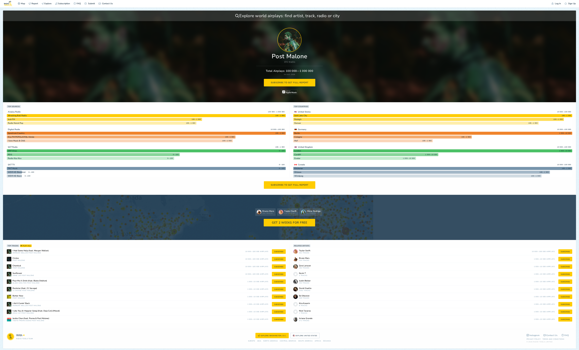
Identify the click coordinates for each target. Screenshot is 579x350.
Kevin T (302, 273)
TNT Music (12, 168)
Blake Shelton (19, 283)
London (297, 150)
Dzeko (28, 321)
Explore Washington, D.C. (273, 336)
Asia (259, 341)
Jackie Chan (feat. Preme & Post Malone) (31, 318)
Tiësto (16, 321)
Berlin (297, 133)
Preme (22, 321)
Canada (301, 164)
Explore (48, 3)
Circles (16, 258)
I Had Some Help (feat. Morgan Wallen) (31, 251)
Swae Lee (17, 275)
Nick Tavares (305, 311)
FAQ (79, 3)
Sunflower (17, 273)
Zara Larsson (305, 266)
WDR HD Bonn (15, 176)
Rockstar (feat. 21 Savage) (25, 288)
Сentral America (288, 341)
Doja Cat (17, 313)
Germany (302, 129)
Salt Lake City (300, 115)
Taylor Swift (304, 251)
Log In (557, 3)
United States (304, 111)
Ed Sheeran (304, 296)
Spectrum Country (16, 133)
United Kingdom (305, 147)
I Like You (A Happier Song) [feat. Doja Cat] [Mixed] (36, 311)
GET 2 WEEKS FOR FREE (289, 223)
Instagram (534, 335)
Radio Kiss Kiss (14, 158)
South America (305, 341)
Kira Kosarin (304, 303)
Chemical (17, 266)
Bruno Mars (304, 258)
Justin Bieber (305, 281)
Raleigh (297, 119)
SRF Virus (12, 150)
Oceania (327, 341)
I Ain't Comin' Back (21, 303)
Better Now (18, 296)
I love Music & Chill (16, 140)
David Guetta (305, 288)
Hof (296, 140)
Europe (251, 341)
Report (35, 3)
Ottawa (297, 172)
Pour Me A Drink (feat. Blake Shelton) (30, 281)
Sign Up (572, 3)
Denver (297, 123)
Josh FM (11, 119)
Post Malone (34, 253)
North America (270, 341)
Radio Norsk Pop (15, 123)
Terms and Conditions (553, 339)
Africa (318, 341)
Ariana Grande (305, 318)
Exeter (297, 158)
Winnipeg (298, 176)
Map (23, 3)
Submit (91, 3)
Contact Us (107, 3)
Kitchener (298, 168)
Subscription (64, 3)
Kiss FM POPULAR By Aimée (21, 137)
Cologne (298, 137)
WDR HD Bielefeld (16, 172)
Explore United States (306, 336)
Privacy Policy (534, 339)
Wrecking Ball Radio (17, 115)
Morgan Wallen (20, 253)
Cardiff (297, 154)
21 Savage (17, 290)
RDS (10, 154)
